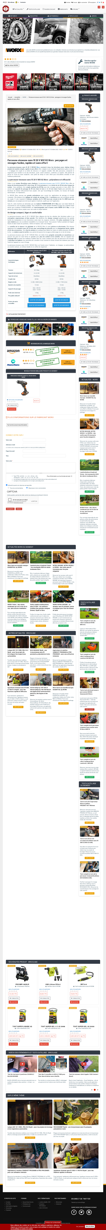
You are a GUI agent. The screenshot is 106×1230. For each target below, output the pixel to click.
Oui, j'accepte (80, 1226)
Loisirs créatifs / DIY (44, 1202)
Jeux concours (43, 1208)
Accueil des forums (28, 1202)
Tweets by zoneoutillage (78, 1202)
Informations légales (11, 1206)
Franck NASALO (14, 149)
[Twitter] (100, 2)
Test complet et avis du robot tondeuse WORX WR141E (87, 622)
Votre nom (9, 440)
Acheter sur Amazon (36, 300)
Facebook (73, 1212)
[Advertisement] (41, 528)
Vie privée (9, 1208)
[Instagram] (102, 2)
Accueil (10, 97)
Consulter (13, 405)
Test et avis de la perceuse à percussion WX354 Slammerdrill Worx (89, 692)
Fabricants (64, 9)
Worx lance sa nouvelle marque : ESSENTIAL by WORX (88, 398)
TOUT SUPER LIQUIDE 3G (22, 1026)
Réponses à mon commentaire (37, 488)
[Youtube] (103, 2)
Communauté (26, 1206)
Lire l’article (18, 581)
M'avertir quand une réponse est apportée (20, 485)
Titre (7, 456)
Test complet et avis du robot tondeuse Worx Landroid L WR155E (87, 761)
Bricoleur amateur (13, 156)
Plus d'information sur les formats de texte (58, 476)
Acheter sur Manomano (36, 305)
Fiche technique (86, 121)
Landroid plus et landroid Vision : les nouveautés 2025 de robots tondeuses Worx (89, 474)
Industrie (34, 16)
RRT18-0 (84, 984)
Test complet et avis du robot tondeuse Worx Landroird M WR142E (87, 656)
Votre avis (9, 461)
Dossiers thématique (42, 1205)
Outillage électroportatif (16, 314)
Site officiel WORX (12, 65)
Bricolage (73, 16)
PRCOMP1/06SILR (22, 984)
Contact (8, 1202)
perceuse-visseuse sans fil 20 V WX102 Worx (54, 183)
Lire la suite (89, 415)
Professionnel (26, 1204)
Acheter (12, 409)
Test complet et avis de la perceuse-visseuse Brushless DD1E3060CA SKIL (89, 876)
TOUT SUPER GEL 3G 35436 (83, 1026)
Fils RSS (8, 1204)
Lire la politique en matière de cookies (22, 1229)
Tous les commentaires (16, 488)
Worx (38, 167)
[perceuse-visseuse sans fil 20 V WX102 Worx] (18, 329)
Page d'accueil (10, 451)
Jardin (94, 16)
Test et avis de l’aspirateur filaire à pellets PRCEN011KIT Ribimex (89, 803)
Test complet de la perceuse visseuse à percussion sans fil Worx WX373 (89, 727)
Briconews (59, 1202)
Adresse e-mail (10, 445)
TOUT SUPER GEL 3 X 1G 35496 (53, 1026)
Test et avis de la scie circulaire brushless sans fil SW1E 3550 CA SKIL (89, 840)
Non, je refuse (90, 1226)
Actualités (19, 9)
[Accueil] (5, 9)
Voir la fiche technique (90, 133)
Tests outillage (34, 9)
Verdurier (58, 1204)
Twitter (81, 1212)
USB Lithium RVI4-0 (52, 984)
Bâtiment (13, 16)
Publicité (8, 1210)
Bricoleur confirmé (25, 156)
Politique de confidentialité (53, 1222)
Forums (75, 9)
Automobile (53, 16)
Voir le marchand (67, 351)
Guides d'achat (50, 9)
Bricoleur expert (38, 156)
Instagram (89, 1212)
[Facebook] (98, 2)
